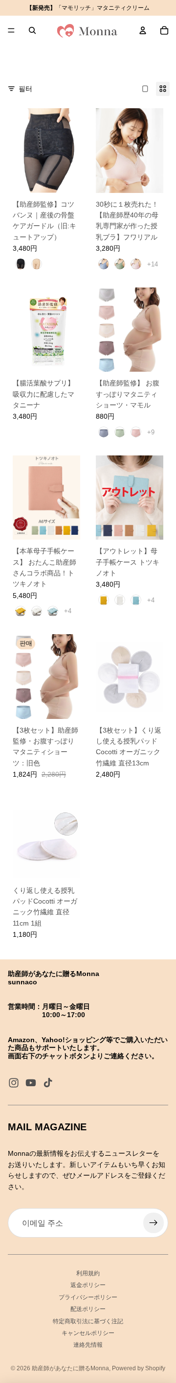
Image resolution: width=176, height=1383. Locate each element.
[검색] (32, 30)
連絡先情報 (88, 1344)
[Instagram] (14, 1083)
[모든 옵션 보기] (152, 264)
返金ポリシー (88, 1285)
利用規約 (88, 1273)
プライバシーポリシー (88, 1297)
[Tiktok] (48, 1083)
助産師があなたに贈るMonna (70, 1368)
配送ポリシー (88, 1309)
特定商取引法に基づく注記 (88, 1321)
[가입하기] (153, 1223)
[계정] (143, 30)
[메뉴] (11, 30)
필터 (25, 89)
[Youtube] (31, 1083)
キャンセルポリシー (88, 1333)
